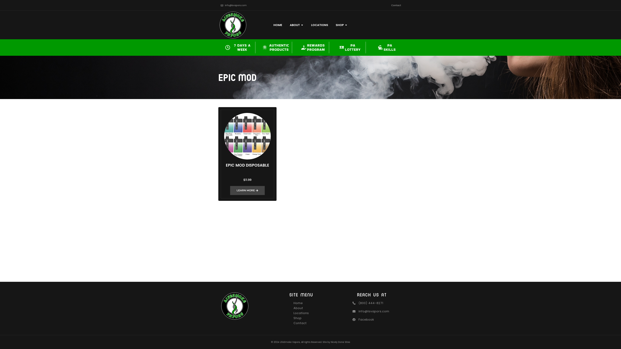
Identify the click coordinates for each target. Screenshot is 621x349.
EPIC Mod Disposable (247, 165)
